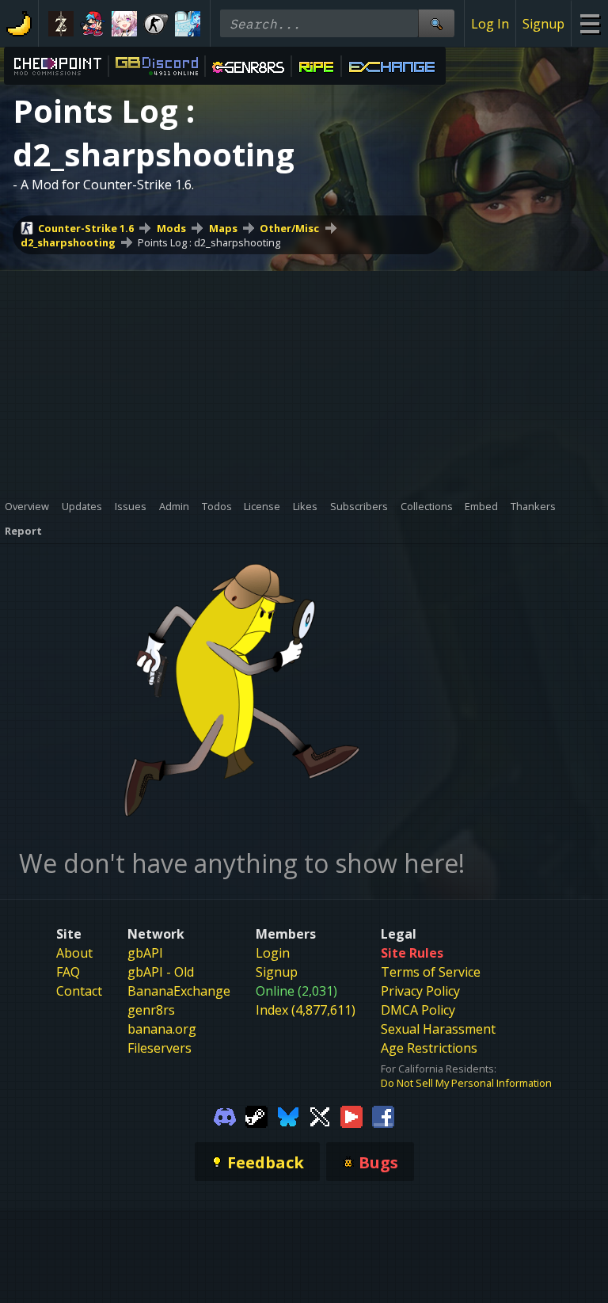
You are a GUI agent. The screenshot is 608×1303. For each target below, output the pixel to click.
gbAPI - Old (160, 972)
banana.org (161, 1029)
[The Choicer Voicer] (187, 24)
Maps (223, 228)
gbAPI (145, 953)
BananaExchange (178, 991)
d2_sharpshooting (68, 242)
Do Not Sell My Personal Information (466, 1083)
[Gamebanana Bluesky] (288, 1115)
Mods (171, 228)
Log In (490, 23)
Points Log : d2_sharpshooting (209, 242)
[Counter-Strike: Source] (156, 24)
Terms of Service (431, 972)
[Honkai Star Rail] (124, 24)
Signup (543, 23)
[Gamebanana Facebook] (383, 1115)
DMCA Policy (418, 1010)
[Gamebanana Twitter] (319, 1115)
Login (273, 953)
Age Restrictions (429, 1048)
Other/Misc (289, 228)
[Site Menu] (589, 23)
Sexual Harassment (438, 1029)
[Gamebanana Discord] (225, 1115)
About (74, 953)
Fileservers (159, 1048)
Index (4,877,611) (305, 1010)
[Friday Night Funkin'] (92, 24)
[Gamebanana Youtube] (351, 1115)
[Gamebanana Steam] (256, 1115)
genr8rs (151, 1010)
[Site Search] (436, 23)
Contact (79, 991)
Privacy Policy (420, 991)
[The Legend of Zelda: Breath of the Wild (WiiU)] (61, 24)
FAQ (68, 972)
